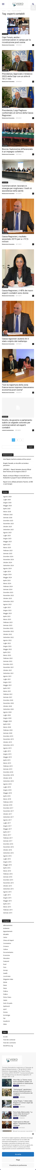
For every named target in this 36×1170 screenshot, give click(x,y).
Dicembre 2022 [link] (8, 628)
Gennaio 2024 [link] (7, 589)
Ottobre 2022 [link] (7, 634)
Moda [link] (5, 982)
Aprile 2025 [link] (6, 544)
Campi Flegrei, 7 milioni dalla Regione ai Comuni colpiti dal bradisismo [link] (23, 1102)
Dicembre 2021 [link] (8, 664)
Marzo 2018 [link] (7, 799)
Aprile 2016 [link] (6, 868)
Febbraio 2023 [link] (7, 622)
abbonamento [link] (7, 925)
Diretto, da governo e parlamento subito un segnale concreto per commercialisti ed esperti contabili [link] (17, 424)
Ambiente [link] (6, 928)
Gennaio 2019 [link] (7, 769)
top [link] (4, 1018)
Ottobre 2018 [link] (7, 778)
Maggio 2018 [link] (7, 793)
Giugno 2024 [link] (7, 574)
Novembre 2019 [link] (8, 739)
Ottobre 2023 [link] (7, 598)
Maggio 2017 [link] (7, 829)
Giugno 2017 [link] (7, 826)
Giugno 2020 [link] (7, 718)
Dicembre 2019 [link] (8, 736)
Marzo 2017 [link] (7, 835)
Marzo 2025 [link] (7, 547)
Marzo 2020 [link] (7, 727)
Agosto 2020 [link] (7, 712)
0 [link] (33, 45)
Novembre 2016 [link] (8, 847)
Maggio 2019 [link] (7, 757)
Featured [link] (6, 961)
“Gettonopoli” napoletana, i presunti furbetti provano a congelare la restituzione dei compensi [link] (22, 1092)
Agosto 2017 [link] (7, 820)
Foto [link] (4, 967)
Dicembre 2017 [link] (8, 808)
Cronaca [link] (6, 946)
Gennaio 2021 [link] (7, 697)
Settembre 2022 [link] (8, 637)
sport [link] (5, 1009)
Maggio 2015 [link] (7, 901)
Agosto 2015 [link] (7, 892)
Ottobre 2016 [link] (7, 850)
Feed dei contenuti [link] (9, 1040)
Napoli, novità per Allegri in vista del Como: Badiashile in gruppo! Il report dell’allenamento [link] (17, 477)
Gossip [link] (5, 970)
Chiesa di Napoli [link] (8, 940)
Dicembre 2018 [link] (8, 772)
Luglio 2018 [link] (7, 787)
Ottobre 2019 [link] (7, 742)
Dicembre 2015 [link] (8, 880)
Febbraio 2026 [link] (7, 514)
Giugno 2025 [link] (7, 538)
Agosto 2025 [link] (7, 532)
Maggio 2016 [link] (7, 865)
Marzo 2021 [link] (7, 691)
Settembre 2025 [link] (8, 529)
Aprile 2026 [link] (6, 508)
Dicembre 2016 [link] (8, 844)
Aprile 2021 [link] (6, 688)
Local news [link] (6, 976)
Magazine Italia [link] (8, 979)
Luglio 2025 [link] (7, 535)
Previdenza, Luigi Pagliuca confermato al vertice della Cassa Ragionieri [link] (17, 113)
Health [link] (5, 973)
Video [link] (5, 1024)
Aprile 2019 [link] (6, 760)
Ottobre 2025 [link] (7, 526)
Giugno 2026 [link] (7, 503)
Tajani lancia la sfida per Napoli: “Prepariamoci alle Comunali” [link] (21, 1123)
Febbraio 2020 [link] (7, 730)
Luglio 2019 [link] (7, 751)
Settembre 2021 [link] (8, 673)
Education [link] (6, 958)
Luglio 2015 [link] (7, 895)
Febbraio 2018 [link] (7, 802)
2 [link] (17, 440)
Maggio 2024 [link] (7, 577)
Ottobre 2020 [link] (7, 706)
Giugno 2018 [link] (7, 790)
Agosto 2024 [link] (7, 568)
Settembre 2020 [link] (8, 709)
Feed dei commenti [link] (9, 1043)
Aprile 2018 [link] (6, 796)
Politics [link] (5, 994)
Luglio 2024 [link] (7, 571)
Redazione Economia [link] (8, 45)
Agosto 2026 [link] (7, 497)
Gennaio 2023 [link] (7, 625)
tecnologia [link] (6, 1015)
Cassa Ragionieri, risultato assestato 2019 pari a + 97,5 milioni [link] (15, 239)
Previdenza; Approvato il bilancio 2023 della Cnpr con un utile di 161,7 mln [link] (17, 76)
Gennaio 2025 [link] (7, 553)
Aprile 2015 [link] (6, 904)
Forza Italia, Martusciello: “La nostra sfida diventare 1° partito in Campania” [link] (22, 1114)
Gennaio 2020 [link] (7, 733)
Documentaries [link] (8, 952)
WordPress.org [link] (8, 1046)
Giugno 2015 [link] (7, 898)
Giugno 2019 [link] (7, 754)
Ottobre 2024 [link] (7, 562)
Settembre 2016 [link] (8, 853)
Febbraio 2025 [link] (7, 550)
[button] (33, 1134)
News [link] (5, 985)
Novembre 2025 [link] (8, 523)
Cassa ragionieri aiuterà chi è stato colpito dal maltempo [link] (15, 340)
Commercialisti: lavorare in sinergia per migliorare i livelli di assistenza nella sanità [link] (17, 188)
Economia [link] (5, 34)
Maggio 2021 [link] (7, 685)
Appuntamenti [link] (7, 931)
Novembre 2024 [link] (8, 559)
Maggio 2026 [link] (7, 506)
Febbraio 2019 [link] (7, 766)
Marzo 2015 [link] (7, 907)
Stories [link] (5, 1012)
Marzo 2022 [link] (7, 655)
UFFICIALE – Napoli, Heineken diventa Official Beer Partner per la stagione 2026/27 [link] (17, 470)
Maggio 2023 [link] (7, 613)
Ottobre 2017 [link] (7, 814)
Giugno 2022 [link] (7, 646)
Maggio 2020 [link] (7, 721)
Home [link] (4, 11)
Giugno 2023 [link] (7, 610)
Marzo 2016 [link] (7, 871)
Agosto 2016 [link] (7, 856)
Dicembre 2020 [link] (8, 700)
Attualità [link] (6, 934)
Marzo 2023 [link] (7, 619)
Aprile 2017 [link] (6, 832)
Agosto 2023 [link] (7, 604)
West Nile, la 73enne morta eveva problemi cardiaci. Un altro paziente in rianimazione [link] (23, 1081)
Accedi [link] (5, 1037)
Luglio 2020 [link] (7, 715)
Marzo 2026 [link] (7, 511)
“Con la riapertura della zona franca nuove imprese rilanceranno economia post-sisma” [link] (18, 387)
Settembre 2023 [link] (8, 601)
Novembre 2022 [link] (8, 631)
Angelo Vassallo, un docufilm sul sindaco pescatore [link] (16, 464)
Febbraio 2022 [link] (7, 658)
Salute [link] (5, 1000)
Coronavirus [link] (7, 943)
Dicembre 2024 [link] (8, 556)
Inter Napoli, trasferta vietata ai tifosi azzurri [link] (17, 459)
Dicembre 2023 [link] (8, 592)
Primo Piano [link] (7, 997)
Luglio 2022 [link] (7, 643)
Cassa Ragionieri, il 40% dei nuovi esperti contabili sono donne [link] (17, 291)
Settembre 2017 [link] (8, 817)
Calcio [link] (5, 937)
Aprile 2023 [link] (6, 616)
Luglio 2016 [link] (7, 859)
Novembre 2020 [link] (8, 703)
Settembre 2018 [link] (8, 781)
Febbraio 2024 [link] (7, 586)
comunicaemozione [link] (8, 430)
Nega (18, 1160)
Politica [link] (5, 991)
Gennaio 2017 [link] (7, 841)
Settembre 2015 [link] (8, 889)
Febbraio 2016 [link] (7, 874)
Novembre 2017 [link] (8, 811)
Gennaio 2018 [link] (7, 805)
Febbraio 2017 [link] (7, 838)
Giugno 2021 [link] (7, 682)
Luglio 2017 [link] (7, 823)
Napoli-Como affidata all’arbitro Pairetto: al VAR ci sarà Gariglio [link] (18, 483)
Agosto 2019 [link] (7, 748)
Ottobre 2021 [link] (7, 670)
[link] (33, 7)
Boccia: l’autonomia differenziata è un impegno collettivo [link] (17, 150)
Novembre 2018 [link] (8, 775)
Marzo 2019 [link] (7, 763)
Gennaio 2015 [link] (7, 913)
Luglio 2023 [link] (7, 607)
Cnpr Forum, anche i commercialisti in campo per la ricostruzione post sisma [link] (16, 40)
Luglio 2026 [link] (7, 500)
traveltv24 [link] (6, 1021)
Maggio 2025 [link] (7, 541)
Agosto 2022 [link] (7, 640)
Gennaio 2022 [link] (7, 661)
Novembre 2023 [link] (8, 595)
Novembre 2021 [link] (8, 667)
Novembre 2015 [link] (8, 883)
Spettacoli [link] (6, 1006)
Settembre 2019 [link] (8, 745)
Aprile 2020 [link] (6, 724)
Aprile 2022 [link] (6, 652)
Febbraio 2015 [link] (7, 910)
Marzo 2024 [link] (7, 583)
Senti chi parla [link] (7, 1003)
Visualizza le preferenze (18, 1165)
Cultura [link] (5, 949)
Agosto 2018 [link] (7, 784)
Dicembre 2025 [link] (8, 520)
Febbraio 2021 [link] (7, 694)
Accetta (18, 1154)
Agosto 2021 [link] (7, 676)
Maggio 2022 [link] (7, 649)
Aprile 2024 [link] (6, 580)
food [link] (4, 964)
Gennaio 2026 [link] (7, 517)
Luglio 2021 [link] (7, 679)
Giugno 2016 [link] (7, 862)
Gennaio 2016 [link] (7, 877)
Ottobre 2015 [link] (7, 886)
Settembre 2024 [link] (8, 565)
